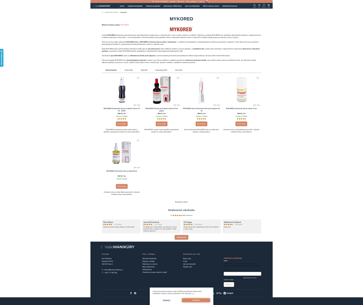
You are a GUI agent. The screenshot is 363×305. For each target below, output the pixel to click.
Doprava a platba (148, 261)
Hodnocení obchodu (181, 210)
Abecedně (178, 70)
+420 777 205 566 (161, 1)
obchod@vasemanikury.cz (113, 270)
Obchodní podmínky (149, 258)
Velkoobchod (147, 269)
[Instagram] (135, 293)
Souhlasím (196, 300)
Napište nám (187, 267)
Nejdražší (144, 70)
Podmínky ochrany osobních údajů (154, 272)
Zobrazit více (181, 237)
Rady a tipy (187, 258)
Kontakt (172, 1)
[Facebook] (131, 293)
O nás (185, 261)
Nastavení (166, 300)
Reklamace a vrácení (149, 264)
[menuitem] (122, 6)
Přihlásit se (229, 284)
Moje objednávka (148, 267)
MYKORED (125, 25)
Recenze (181, 1)
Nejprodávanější (161, 70)
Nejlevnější (129, 70)
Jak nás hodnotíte (189, 264)
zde (193, 293)
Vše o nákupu (191, 1)
